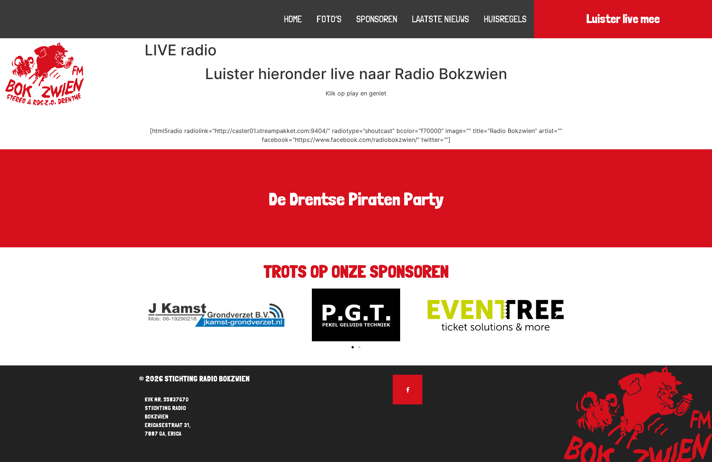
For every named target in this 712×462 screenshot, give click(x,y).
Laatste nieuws (440, 19)
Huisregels (505, 19)
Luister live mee (623, 19)
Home (293, 19)
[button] (353, 347)
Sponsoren (376, 19)
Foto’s (329, 19)
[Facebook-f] (407, 389)
